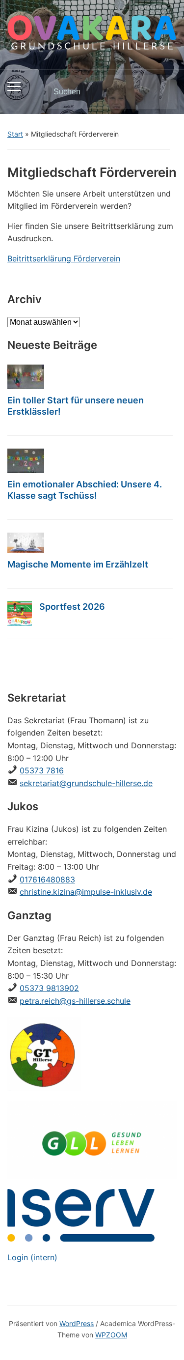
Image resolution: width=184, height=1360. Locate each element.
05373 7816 (42, 770)
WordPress (76, 1323)
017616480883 (47, 879)
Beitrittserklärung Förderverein (63, 258)
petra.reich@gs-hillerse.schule (75, 1001)
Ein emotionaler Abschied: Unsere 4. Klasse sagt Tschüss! (84, 490)
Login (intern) (32, 1257)
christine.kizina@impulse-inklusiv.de (86, 892)
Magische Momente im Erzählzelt (77, 564)
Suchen (161, 92)
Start (15, 134)
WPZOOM (111, 1335)
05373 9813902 (49, 988)
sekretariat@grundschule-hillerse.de (86, 783)
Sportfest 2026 (72, 606)
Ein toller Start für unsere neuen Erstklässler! (75, 406)
